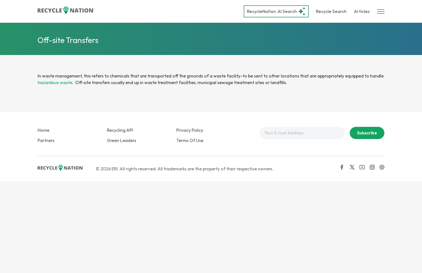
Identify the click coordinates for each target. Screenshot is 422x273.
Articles (362, 11)
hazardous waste (55, 82)
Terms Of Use (189, 140)
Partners (46, 140)
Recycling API (120, 130)
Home (43, 130)
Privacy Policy (189, 130)
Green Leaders (121, 140)
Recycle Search (331, 11)
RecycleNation (261, 11)
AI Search (272, 11)
